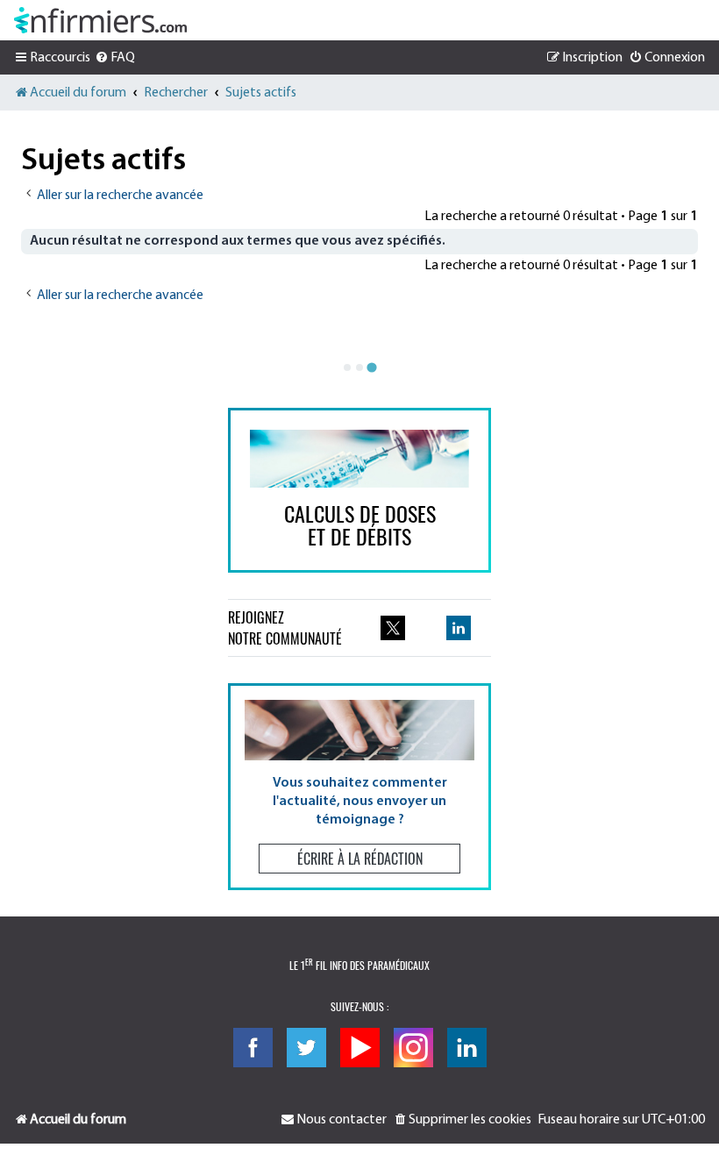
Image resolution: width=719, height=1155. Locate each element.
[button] (359, 786)
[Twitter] (306, 1047)
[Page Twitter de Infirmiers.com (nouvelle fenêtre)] (393, 628)
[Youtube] (360, 1047)
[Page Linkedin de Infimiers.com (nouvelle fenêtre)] (458, 628)
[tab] (347, 367)
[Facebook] (253, 1047)
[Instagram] (413, 1047)
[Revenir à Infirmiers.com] (100, 20)
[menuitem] (115, 58)
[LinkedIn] (467, 1047)
